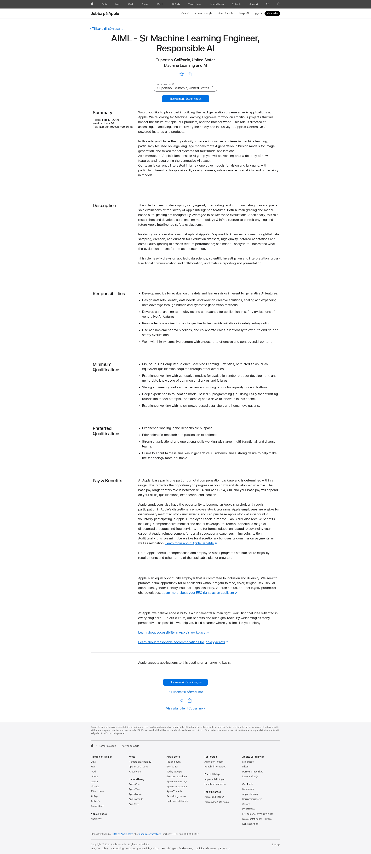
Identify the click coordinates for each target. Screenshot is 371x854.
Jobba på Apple (105, 13)
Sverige (276, 844)
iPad (93, 771)
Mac (93, 766)
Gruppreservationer (177, 776)
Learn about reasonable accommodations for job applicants (181, 642)
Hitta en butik (174, 761)
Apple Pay (96, 819)
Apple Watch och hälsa (216, 802)
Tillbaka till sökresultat (108, 29)
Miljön (245, 766)
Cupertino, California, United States (185, 59)
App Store (134, 804)
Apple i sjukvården (214, 797)
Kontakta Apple (250, 824)
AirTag (94, 796)
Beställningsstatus (176, 796)
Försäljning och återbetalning (177, 848)
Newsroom (248, 789)
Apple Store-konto (138, 766)
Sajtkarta (225, 848)
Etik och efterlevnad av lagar (257, 814)
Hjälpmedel (248, 761)
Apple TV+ (134, 789)
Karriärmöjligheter (252, 799)
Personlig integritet (252, 771)
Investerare (248, 809)
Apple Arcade (136, 799)
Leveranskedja (250, 776)
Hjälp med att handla (177, 801)
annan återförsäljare (150, 834)
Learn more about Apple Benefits (189, 543)
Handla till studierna (214, 784)
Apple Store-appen (177, 786)
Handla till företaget (214, 766)
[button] (268, 4)
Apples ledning (250, 794)
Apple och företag (213, 761)
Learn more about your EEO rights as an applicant (198, 593)
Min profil (244, 13)
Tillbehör (95, 801)
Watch (94, 781)
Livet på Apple (225, 13)
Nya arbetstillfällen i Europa (257, 819)
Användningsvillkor (149, 848)
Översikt (186, 13)
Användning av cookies (123, 848)
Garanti (246, 804)
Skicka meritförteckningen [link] (185, 98)
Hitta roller (272, 13)
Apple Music (135, 794)
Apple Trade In (174, 791)
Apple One (134, 784)
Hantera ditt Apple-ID (140, 761)
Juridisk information (206, 848)
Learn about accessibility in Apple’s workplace (172, 632)
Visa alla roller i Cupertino (184, 708)
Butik (93, 761)
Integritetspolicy (99, 848)
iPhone (94, 776)
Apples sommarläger (177, 781)
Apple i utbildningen (214, 779)
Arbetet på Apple (203, 13)
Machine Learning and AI (185, 65)
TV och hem (97, 791)
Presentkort (97, 806)
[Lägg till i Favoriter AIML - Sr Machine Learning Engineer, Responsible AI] (182, 74)
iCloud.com (135, 771)
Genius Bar (172, 766)
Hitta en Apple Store (122, 834)
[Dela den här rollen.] (189, 74)
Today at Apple (174, 771)
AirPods (95, 786)
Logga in (257, 13)
